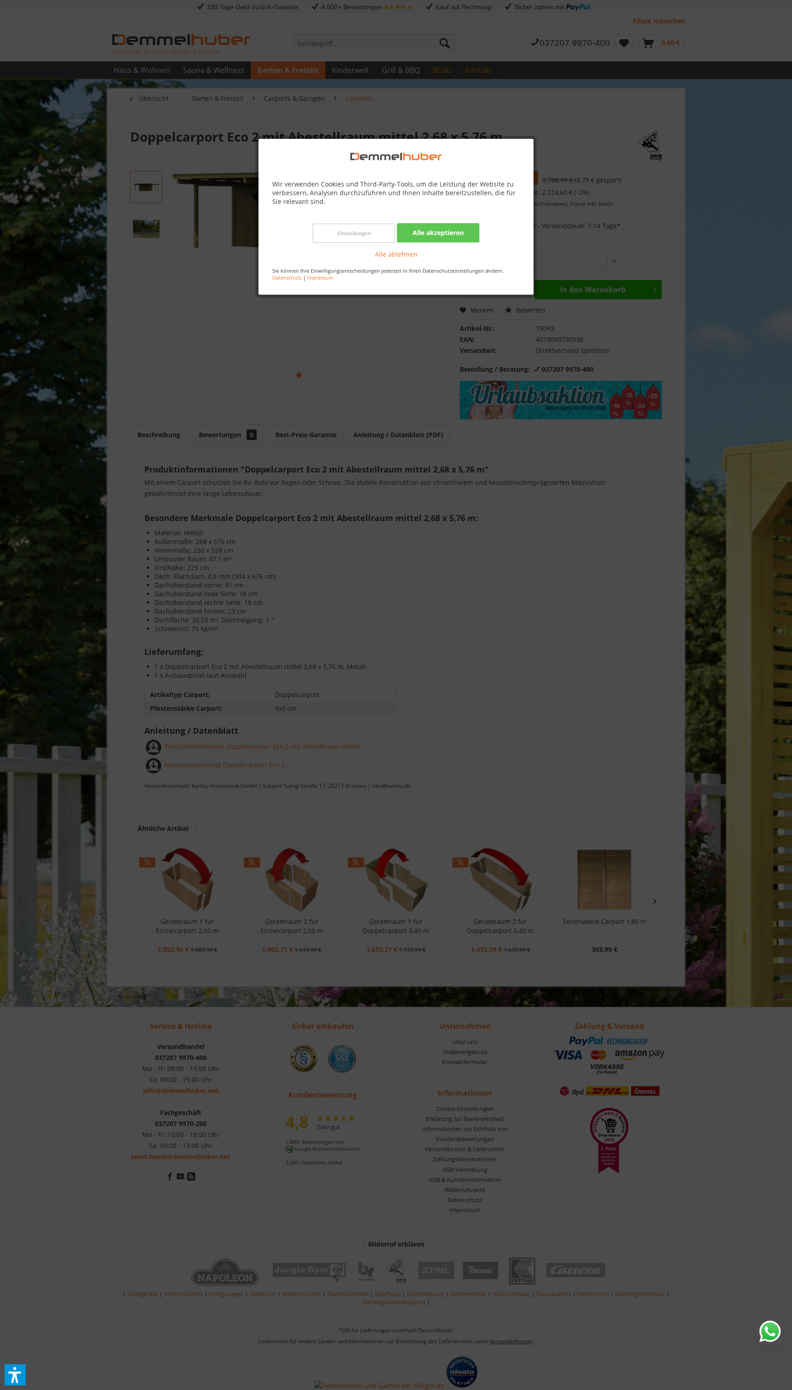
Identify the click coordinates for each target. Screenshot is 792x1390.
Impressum (320, 277)
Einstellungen (354, 233)
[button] (15, 1374)
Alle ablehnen (396, 254)
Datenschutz (287, 277)
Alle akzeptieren (438, 232)
